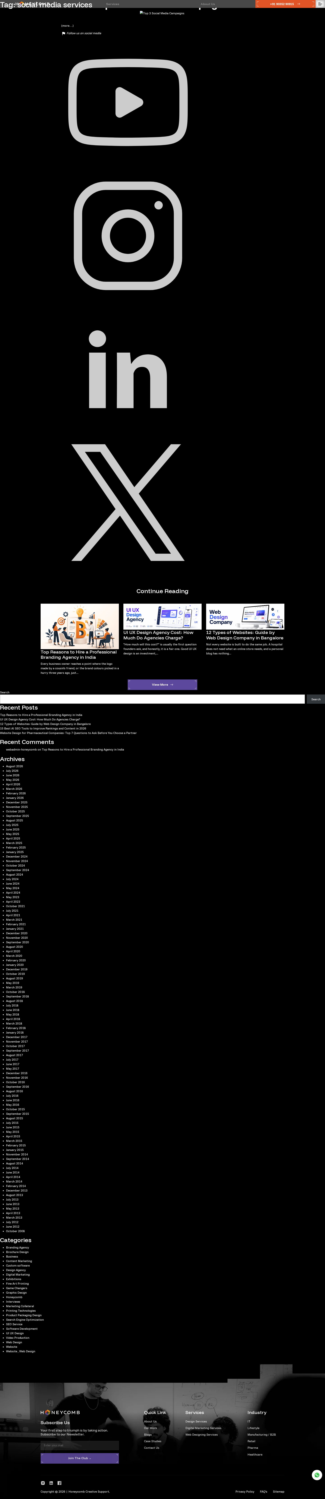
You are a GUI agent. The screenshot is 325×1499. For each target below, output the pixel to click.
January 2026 (15, 798)
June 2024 (12, 883)
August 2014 (14, 1163)
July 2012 (12, 1222)
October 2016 (15, 1082)
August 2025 (14, 820)
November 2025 (17, 807)
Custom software (18, 1265)
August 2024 (14, 874)
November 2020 (17, 938)
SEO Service (14, 1324)
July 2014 (12, 1168)
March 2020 (14, 956)
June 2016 (12, 1100)
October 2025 (15, 811)
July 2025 (12, 825)
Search (4, 692)
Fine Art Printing (17, 1283)
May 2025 (12, 834)
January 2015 (15, 1150)
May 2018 (12, 1014)
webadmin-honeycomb (21, 749)
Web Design (14, 1342)
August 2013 (14, 1195)
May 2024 (12, 888)
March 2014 (14, 1181)
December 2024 (16, 856)
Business (12, 1256)
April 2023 (13, 901)
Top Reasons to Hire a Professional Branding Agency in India (79, 654)
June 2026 (12, 775)
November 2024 (17, 861)
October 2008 (15, 1231)
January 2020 (15, 965)
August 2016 (14, 1091)
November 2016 (17, 1077)
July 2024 (12, 879)
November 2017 (17, 1041)
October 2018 (15, 992)
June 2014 (12, 1172)
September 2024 (17, 870)
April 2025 (13, 838)
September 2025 (17, 816)
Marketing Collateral (20, 1306)
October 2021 (15, 906)
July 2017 (12, 1059)
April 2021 (13, 915)
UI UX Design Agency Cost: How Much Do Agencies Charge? (158, 635)
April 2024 (13, 892)
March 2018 (14, 1023)
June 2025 (12, 829)
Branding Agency (17, 1247)
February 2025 (16, 847)
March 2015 (14, 1141)
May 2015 (12, 1132)
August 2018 (14, 1001)
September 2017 (17, 1050)
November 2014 (17, 1154)
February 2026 (16, 793)
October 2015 (15, 1109)
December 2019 (16, 969)
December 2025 (16, 802)
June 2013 (12, 1204)
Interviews (13, 1301)
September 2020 (17, 942)
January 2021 (15, 929)
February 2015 (16, 1145)
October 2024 (15, 865)
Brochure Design (17, 1252)
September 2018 (17, 996)
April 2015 (13, 1136)
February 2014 (16, 1186)
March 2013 (14, 1217)
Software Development (22, 1329)
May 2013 (12, 1208)
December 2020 (16, 933)
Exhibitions (13, 1279)
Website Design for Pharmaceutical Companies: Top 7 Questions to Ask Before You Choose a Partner (68, 733)
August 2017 (14, 1055)
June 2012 (12, 1226)
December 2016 (16, 1073)
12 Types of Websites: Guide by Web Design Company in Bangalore (244, 635)
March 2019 (14, 987)
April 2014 (13, 1177)
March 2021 (14, 919)
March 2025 (14, 843)
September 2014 (17, 1159)
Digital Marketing (18, 1274)
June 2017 (12, 1064)
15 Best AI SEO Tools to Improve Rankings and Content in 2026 (43, 728)
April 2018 (13, 1019)
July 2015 (12, 1123)
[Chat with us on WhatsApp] (317, 1475)
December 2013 (16, 1190)
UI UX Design (15, 1333)
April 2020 (13, 951)
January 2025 (15, 852)
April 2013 (13, 1213)
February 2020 (16, 960)
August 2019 (14, 978)
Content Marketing (19, 1261)
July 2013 (12, 1199)
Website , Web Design (20, 1351)
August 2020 (14, 947)
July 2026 (12, 771)
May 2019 (12, 983)
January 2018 (15, 1032)
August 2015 (14, 1118)
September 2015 (17, 1114)
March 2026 (14, 789)
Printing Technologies (21, 1310)
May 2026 (12, 780)
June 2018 (12, 1010)
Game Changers (16, 1288)
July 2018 (12, 1005)
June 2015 (12, 1127)
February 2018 (16, 1028)
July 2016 (12, 1095)
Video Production (17, 1338)
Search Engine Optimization (25, 1319)
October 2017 (15, 1046)
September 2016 (17, 1086)
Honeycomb (14, 1297)
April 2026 (13, 784)
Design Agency (16, 1270)
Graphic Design (16, 1292)
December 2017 (16, 1037)
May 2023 (12, 897)
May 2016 (12, 1105)
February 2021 (16, 924)
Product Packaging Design (24, 1315)
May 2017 (12, 1068)
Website (11, 1347)
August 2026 (14, 766)
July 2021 (12, 910)
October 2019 (15, 974)
